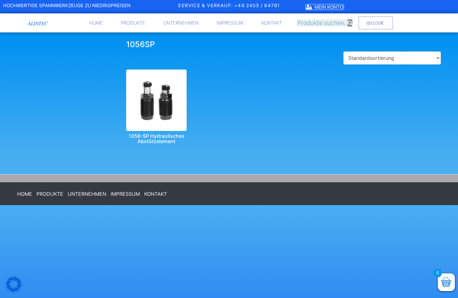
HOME (96, 23)
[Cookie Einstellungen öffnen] (13, 290)
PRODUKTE (133, 23)
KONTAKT (271, 23)
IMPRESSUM (230, 23)
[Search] (350, 22)
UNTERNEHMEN (180, 23)
